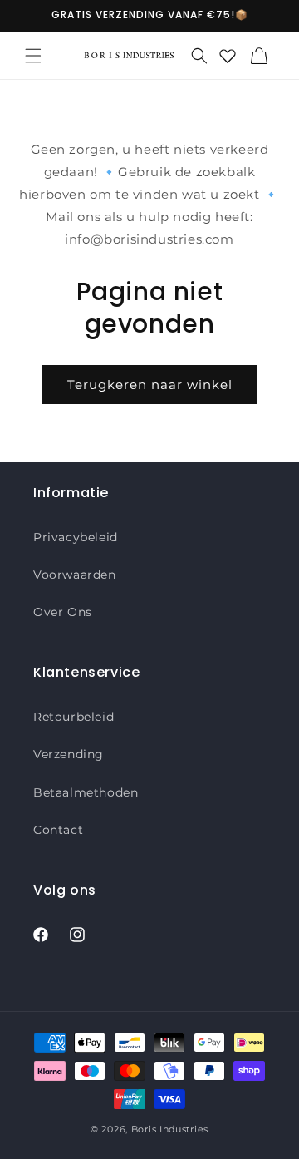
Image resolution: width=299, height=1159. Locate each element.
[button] (33, 55)
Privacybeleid (75, 537)
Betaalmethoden (85, 792)
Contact (58, 829)
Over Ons (62, 611)
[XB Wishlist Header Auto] (228, 55)
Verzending (68, 754)
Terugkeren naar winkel (150, 384)
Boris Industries (169, 1129)
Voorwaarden (74, 574)
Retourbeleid (73, 716)
